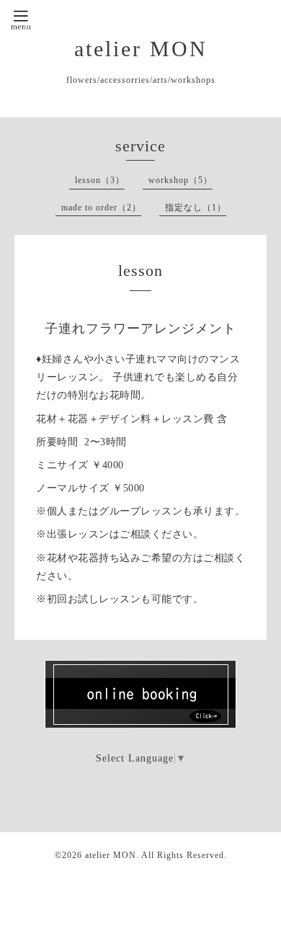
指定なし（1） (195, 207)
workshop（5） (180, 180)
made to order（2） (101, 207)
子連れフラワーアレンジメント (140, 328)
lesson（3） (100, 180)
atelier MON (141, 49)
